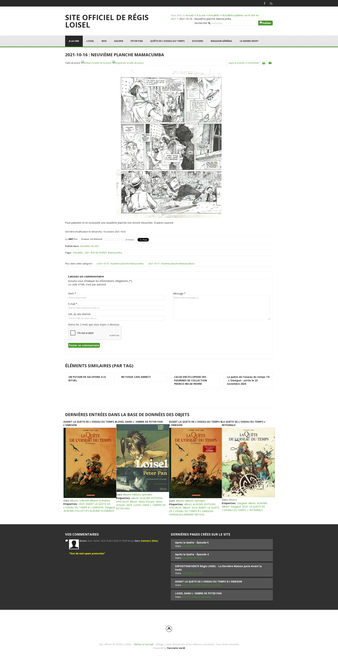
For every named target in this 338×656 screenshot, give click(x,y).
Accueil (190, 15)
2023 (245, 506)
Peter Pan (137, 41)
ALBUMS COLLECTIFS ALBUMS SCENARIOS (89, 510)
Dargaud (110, 507)
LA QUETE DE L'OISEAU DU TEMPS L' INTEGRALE (243, 508)
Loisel (90, 41)
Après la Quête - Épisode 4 (192, 554)
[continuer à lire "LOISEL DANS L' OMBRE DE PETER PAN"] (142, 458)
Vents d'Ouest (147, 501)
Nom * (72, 293)
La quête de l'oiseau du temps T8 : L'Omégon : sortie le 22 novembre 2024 (248, 380)
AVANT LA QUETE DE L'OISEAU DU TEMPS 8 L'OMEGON (86, 505)
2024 (81, 504)
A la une (201, 15)
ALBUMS (262, 503)
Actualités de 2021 (89, 246)
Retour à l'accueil (143, 644)
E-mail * (72, 304)
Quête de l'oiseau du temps (167, 41)
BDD (104, 41)
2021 (86, 252)
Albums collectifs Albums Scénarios (90, 500)
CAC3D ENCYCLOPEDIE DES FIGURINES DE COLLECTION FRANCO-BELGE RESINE (190, 380)
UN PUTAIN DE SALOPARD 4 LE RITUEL (87, 378)
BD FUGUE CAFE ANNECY (136, 377)
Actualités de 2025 (192, 546)
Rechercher (201, 23)
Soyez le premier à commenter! (243, 62)
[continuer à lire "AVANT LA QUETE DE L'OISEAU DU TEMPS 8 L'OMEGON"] (89, 463)
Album (135, 498)
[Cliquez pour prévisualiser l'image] (169, 143)
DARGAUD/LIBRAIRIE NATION (186, 514)
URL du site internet (79, 314)
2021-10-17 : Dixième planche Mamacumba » (171, 263)
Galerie (118, 41)
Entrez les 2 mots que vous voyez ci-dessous (93, 324)
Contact (146, 540)
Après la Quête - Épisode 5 (192, 542)
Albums (233, 499)
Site (154, 540)
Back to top (169, 629)
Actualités (214, 15)
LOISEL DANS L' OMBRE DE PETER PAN (139, 421)
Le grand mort (249, 41)
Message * (179, 293)
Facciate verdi (176, 648)
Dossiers (197, 41)
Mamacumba (115, 252)
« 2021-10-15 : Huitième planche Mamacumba (120, 263)
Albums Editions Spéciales (137, 494)
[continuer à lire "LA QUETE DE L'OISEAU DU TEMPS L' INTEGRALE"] (248, 462)
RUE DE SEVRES (99, 252)
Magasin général (221, 41)
